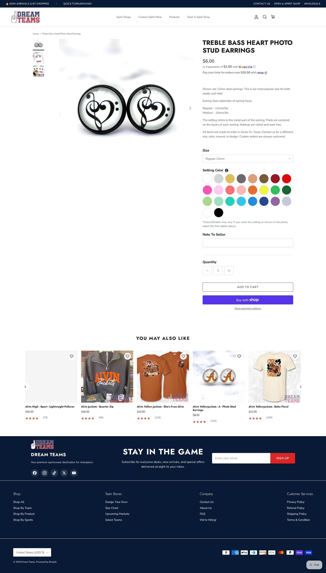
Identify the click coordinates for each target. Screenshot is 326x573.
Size (206, 150)
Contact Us (207, 502)
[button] (229, 67)
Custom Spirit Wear (150, 17)
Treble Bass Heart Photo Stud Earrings (61, 33)
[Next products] (301, 387)
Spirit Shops (123, 17)
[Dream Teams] (25, 17)
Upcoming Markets (117, 514)
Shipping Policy (297, 514)
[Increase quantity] (229, 270)
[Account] (256, 17)
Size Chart (111, 508)
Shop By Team (22, 508)
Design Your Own (116, 502)
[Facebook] (34, 473)
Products (174, 17)
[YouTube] (74, 473)
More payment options (248, 308)
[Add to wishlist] (71, 356)
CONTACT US (262, 3)
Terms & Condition (298, 520)
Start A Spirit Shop (198, 17)
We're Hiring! (208, 520)
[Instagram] (44, 473)
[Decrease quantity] (207, 270)
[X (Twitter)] (64, 473)
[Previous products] (25, 387)
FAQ (202, 514)
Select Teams (113, 520)
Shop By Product (24, 514)
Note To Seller (214, 234)
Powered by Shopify (46, 561)
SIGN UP (282, 458)
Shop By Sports (23, 520)
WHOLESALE (312, 3)
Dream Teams (28, 561)
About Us (206, 508)
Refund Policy (295, 508)
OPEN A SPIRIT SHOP (287, 3)
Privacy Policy (295, 502)
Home (36, 33)
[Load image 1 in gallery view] (126, 106)
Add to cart (248, 287)
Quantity (209, 262)
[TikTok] (54, 473)
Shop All (18, 502)
